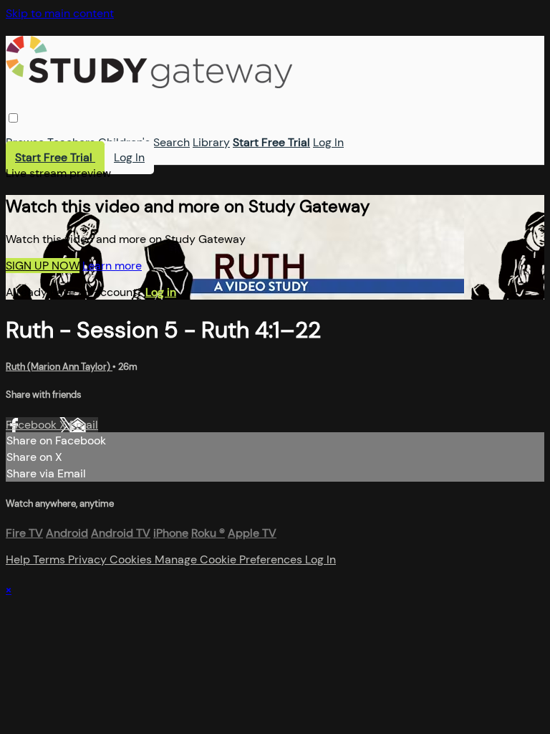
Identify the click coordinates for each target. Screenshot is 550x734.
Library (211, 142)
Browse (25, 142)
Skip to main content (60, 13)
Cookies (132, 559)
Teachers (71, 142)
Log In (328, 142)
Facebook (32, 424)
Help (19, 559)
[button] (13, 118)
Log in (160, 292)
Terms (50, 559)
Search (171, 142)
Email (83, 424)
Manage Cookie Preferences (230, 559)
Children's (124, 142)
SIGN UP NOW (42, 265)
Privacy (89, 559)
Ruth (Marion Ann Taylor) (59, 367)
